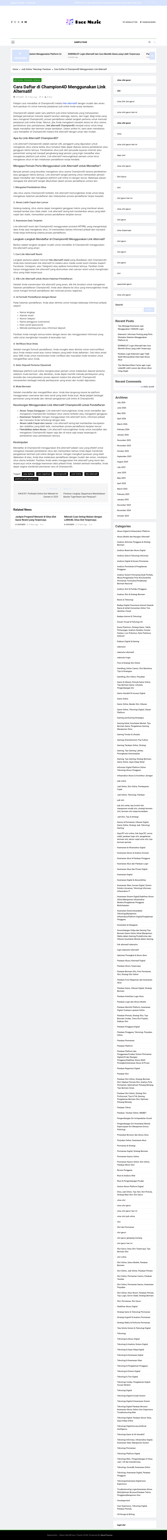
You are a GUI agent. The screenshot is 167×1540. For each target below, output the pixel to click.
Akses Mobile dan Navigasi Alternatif (133, 537)
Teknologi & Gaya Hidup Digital (130, 1349)
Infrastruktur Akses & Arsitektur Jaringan (135, 775)
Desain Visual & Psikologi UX (130, 622)
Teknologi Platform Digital (128, 1453)
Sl (118, 177)
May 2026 (121, 413)
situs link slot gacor (126, 101)
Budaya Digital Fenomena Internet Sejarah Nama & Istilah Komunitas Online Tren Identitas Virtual (135, 608)
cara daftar (28, 474)
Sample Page (80, 42)
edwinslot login (123, 657)
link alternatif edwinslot (127, 944)
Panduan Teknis (124, 1107)
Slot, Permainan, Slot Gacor (129, 1301)
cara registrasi (43, 474)
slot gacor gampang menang (129, 1238)
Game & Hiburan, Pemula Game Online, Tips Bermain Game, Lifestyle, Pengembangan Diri (134, 685)
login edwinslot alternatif (128, 950)
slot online (121, 1257)
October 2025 (123, 451)
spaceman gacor (124, 284)
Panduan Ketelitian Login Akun (130, 996)
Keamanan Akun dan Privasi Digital (132, 869)
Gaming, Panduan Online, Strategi (131, 745)
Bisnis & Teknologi (125, 600)
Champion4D (61, 474)
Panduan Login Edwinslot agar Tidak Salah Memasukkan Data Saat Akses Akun (106, 3)
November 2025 (124, 445)
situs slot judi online (126, 1216)
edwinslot (121, 647)
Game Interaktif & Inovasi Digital (131, 693)
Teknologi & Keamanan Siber (129, 1360)
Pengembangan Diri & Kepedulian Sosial (134, 1118)
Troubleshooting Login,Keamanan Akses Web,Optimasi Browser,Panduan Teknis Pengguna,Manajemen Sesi (134, 1492)
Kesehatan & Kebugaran (127, 925)
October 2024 (123, 516)
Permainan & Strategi (126, 1146)
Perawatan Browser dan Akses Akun (133, 1135)
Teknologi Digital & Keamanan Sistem (133, 1401)
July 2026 (121, 402)
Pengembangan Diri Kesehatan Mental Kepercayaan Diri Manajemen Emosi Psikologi (133, 1127)
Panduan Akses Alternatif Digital (131, 961)
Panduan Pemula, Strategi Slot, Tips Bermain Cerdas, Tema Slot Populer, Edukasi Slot (132, 1018)
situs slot (121, 1200)
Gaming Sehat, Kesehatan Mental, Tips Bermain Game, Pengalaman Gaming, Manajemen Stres (134, 726)
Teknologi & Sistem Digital (128, 1371)
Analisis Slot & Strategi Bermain (131, 594)
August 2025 (122, 462)
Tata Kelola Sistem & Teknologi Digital (134, 1328)
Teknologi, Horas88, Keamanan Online (133, 1467)
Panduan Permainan (125, 1040)
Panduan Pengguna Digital (128, 1027)
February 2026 (123, 429)
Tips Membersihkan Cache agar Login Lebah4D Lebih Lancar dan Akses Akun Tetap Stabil (135, 368)
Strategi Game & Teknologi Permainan (133, 1312)
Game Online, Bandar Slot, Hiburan (132, 704)
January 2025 (123, 499)
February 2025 (123, 494)
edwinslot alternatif (125, 652)
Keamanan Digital (124, 874)
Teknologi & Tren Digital (127, 1377)
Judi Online (76, 474)
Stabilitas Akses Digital (127, 1306)
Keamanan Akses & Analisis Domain (133, 853)
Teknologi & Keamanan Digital (130, 1355)
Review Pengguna (124, 1170)
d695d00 (20, 97)
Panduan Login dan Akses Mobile (131, 1002)
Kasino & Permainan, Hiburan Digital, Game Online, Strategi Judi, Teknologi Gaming (133, 825)
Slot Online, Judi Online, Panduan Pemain (135, 1271)
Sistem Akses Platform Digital (130, 1186)
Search (119, 304)
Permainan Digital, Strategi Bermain (132, 1151)
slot (119, 187)
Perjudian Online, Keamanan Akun (131, 1140)
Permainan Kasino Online (128, 1156)
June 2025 (121, 472)
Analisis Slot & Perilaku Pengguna (132, 589)
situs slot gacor (124, 166)
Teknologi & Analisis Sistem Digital (132, 1344)
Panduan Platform (125, 1046)
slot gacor (121, 220)
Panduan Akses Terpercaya (129, 966)
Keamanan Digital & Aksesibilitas (131, 880)
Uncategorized (123, 1500)
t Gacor (123, 177)
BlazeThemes (106, 1535)
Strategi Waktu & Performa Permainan (133, 1322)
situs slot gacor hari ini (127, 112)
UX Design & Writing (126, 1514)
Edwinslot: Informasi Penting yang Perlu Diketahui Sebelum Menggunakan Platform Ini (135, 337)
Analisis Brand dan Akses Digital (131, 550)
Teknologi (121, 1333)
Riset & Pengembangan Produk (130, 1181)
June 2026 (121, 408)
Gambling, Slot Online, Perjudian (131, 677)
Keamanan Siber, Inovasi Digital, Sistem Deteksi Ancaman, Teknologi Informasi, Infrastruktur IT (134, 888)
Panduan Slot (123, 1074)
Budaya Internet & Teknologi (129, 616)
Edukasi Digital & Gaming (128, 641)
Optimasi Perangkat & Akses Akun (132, 955)
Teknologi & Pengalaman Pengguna (132, 1366)
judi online (121, 781)
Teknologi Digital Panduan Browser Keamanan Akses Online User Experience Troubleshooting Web (135, 1409)
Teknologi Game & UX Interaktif (130, 1434)
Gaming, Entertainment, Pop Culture (132, 740)
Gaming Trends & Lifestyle (128, 734)
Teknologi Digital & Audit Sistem (131, 1396)
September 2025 (124, 456)
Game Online (122, 699)
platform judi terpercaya (26, 479)
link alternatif (70, 103)
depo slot (121, 155)
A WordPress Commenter (128, 386)
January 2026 (123, 435)
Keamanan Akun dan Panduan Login (132, 864)
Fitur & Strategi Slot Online (128, 663)
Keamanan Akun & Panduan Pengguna (133, 858)
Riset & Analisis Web (126, 1176)
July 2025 (121, 467)
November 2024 (124, 510)
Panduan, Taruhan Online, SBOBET (132, 1113)
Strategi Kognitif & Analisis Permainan (133, 1317)
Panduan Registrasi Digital (128, 1068)
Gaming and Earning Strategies (130, 718)
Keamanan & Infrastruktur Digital (131, 847)
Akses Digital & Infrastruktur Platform (133, 531)
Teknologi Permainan (126, 1448)
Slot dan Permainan (125, 1227)
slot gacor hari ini (124, 198)
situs (119, 134)
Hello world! (148, 387)
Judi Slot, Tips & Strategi (128, 817)
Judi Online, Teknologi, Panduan (27, 80)
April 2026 (121, 418)
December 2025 (124, 440)
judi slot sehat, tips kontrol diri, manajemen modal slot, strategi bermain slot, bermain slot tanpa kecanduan (134, 808)
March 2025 (122, 489)
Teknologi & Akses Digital (128, 1339)
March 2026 (122, 424)
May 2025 (121, 478)
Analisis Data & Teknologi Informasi (132, 556)
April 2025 (121, 483)
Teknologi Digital (124, 1390)
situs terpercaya (124, 230)
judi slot (120, 800)
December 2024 (124, 505)
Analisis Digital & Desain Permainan (132, 561)
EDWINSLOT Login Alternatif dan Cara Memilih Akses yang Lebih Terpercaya (75, 54)
